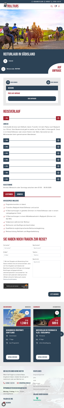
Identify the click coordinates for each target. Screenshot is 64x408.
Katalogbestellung (38, 1)
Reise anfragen (32, 99)
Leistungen (9, 194)
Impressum (36, 383)
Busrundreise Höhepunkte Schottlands (15, 331)
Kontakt (48, 1)
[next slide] (60, 29)
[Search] (51, 6)
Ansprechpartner (38, 375)
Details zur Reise (12, 357)
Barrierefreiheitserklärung (41, 386)
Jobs (34, 378)
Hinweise (20, 194)
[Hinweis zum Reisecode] (3, 69)
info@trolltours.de (24, 383)
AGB (34, 380)
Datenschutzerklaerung (40, 389)
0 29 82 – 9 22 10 (57, 1)
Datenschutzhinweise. (10, 279)
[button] (3, 404)
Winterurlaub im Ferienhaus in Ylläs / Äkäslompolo (46, 331)
